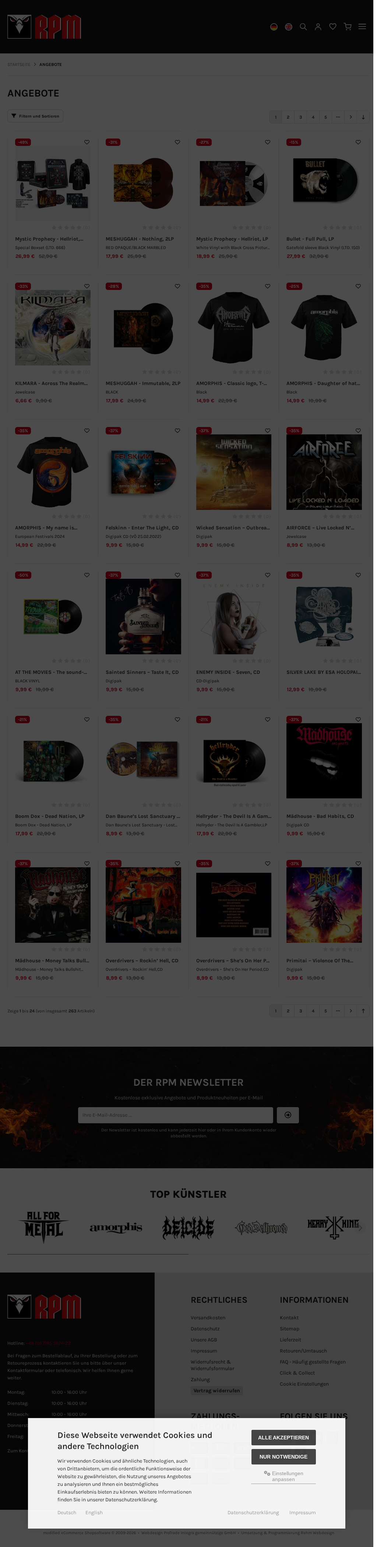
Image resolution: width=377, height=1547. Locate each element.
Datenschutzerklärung (253, 1512)
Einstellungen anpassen (287, 1476)
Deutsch (66, 1512)
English (94, 1512)
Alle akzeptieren (283, 1438)
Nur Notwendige (283, 1457)
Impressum (302, 1512)
